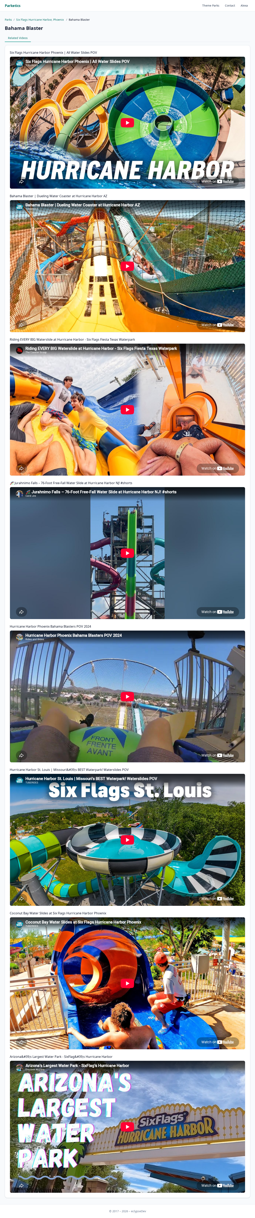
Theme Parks (210, 5)
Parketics (13, 5)
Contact (230, 5)
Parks (8, 19)
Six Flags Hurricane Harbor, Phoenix (40, 19)
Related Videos (18, 38)
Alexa (244, 5)
